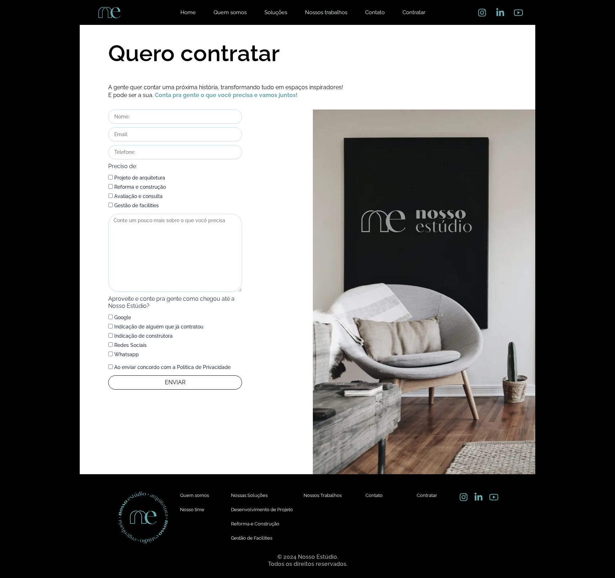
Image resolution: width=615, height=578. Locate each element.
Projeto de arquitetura (139, 178)
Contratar (427, 495)
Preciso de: (122, 166)
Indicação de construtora (143, 336)
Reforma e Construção (255, 523)
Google (122, 317)
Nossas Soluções (249, 495)
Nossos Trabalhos (323, 495)
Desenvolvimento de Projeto (262, 509)
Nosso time (192, 509)
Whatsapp (126, 354)
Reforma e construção (140, 187)
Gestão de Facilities (251, 538)
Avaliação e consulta (138, 196)
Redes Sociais (130, 345)
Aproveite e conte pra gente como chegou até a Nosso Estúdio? (171, 302)
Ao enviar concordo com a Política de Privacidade (172, 367)
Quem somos (194, 495)
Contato (374, 495)
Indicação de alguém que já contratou (158, 327)
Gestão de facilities (136, 205)
